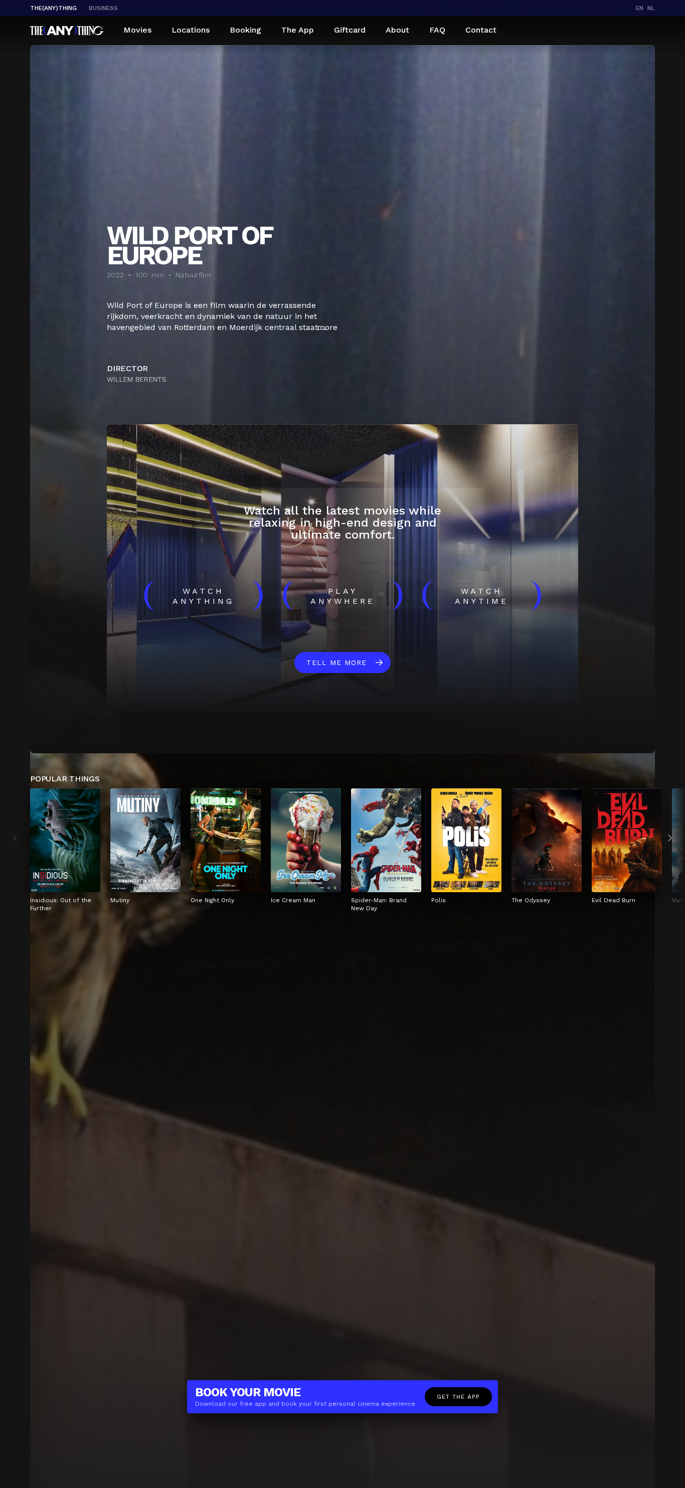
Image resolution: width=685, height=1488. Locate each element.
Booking (245, 30)
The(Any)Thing (53, 8)
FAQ (437, 30)
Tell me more (336, 662)
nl (651, 8)
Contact (480, 30)
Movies (137, 30)
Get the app (458, 1396)
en (639, 8)
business (103, 8)
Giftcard (350, 30)
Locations (191, 30)
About (397, 30)
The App (297, 30)
